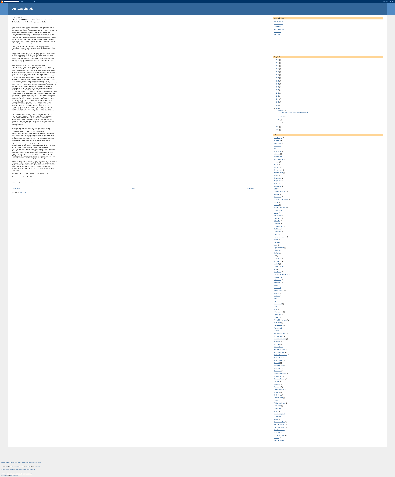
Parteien (276, 317)
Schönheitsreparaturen (280, 355)
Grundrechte (277, 231)
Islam (275, 245)
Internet (276, 239)
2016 (277, 66)
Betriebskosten (278, 172)
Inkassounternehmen (280, 237)
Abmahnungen (278, 138)
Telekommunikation (279, 403)
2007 (277, 90)
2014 (277, 69)
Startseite (133, 188)
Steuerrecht (277, 387)
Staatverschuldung (279, 379)
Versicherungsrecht (279, 427)
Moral (275, 298)
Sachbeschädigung (279, 349)
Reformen (277, 341)
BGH (23, 466)
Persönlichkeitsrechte (280, 320)
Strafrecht (277, 392)
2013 (277, 72)
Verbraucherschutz (279, 422)
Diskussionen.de (279, 29)
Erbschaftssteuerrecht (280, 207)
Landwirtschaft (278, 277)
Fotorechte (277, 221)
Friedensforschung (22, 469)
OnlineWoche (24, 462)
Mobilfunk (277, 296)
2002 (277, 105)
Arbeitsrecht (277, 146)
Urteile (32, 182)
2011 (277, 78)
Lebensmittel (277, 280)
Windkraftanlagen (279, 440)
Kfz (275, 256)
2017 (277, 63)
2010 (277, 81)
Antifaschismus (31, 469)
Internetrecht (277, 242)
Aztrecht (276, 162)
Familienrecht (278, 215)
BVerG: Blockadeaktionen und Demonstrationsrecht (32, 19)
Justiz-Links (277, 32)
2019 (277, 60)
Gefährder (277, 223)
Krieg (275, 269)
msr (275, 301)
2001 (277, 108)
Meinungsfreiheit (279, 290)
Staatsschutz (278, 376)
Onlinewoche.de (278, 21)
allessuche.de (4, 475)
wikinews (276, 438)
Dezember (281, 110)
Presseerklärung (278, 325)
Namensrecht (278, 304)
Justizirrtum (277, 250)
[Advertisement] (283, 45)
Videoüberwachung (279, 430)
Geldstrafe (277, 229)
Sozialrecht (277, 368)
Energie (276, 202)
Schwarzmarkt (278, 357)
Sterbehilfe (277, 384)
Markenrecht (277, 282)
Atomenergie (277, 151)
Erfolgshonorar (278, 210)
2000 (277, 127)
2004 (277, 99)
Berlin (7, 466)
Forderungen (277, 218)
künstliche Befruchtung (281, 274)
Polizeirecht (277, 322)
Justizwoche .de (22, 8)
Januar (280, 123)
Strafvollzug (277, 395)
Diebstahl (276, 194)
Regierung (277, 344)
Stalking (276, 381)
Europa (276, 213)
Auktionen (277, 154)
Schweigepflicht (278, 360)
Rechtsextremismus (280, 339)
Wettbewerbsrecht (279, 435)
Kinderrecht (277, 258)
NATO (275, 306)
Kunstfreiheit (277, 272)
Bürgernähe (277, 181)
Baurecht (276, 167)
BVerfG (17, 182)
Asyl (275, 148)
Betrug (276, 175)
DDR (275, 189)
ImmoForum (31, 462)
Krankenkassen (278, 266)
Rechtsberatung (278, 336)
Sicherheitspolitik (279, 365)
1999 (277, 130)
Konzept (276, 264)
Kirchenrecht (277, 261)
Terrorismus (277, 406)
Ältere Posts (250, 188)
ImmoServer (4, 462)
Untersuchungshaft (279, 414)
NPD (275, 309)
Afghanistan (277, 140)
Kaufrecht (277, 253)
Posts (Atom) (23, 192)
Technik (276, 400)
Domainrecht (277, 26)
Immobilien (277, 234)
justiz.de (9, 473)
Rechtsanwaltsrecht (280, 333)
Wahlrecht (277, 432)
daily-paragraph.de (27, 473)
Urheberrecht (277, 416)
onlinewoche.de (14, 475)
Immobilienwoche (5, 469)
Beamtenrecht (278, 170)
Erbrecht (276, 205)
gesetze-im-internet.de (16, 473)
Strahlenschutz (278, 397)
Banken (276, 164)
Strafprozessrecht (279, 389)
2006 (277, 93)
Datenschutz (277, 186)
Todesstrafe (277, 408)
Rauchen (276, 331)
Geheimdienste (278, 226)
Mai (279, 120)
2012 (277, 75)
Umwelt (276, 411)
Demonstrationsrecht (25, 182)
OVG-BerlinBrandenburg (15, 466)
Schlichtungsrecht (279, 352)
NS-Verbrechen (278, 312)
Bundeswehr (277, 178)
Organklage (277, 314)
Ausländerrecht (278, 159)
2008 (277, 87)
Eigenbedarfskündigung (281, 199)
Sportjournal (277, 371)
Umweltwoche (13, 469)
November (281, 117)
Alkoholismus (278, 143)
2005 (277, 96)
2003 (277, 102)
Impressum (277, 34)
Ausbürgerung (278, 156)
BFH (30, 466)
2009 (277, 84)
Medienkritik (277, 288)
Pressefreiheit (278, 328)
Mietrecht (276, 293)
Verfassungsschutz (279, 424)
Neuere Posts (16, 188)
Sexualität (277, 363)
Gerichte (38, 466)
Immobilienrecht (278, 24)
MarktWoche (10, 462)
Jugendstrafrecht (279, 247)
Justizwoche (17, 462)
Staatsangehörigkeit (280, 373)
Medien (276, 285)
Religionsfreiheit (278, 347)
